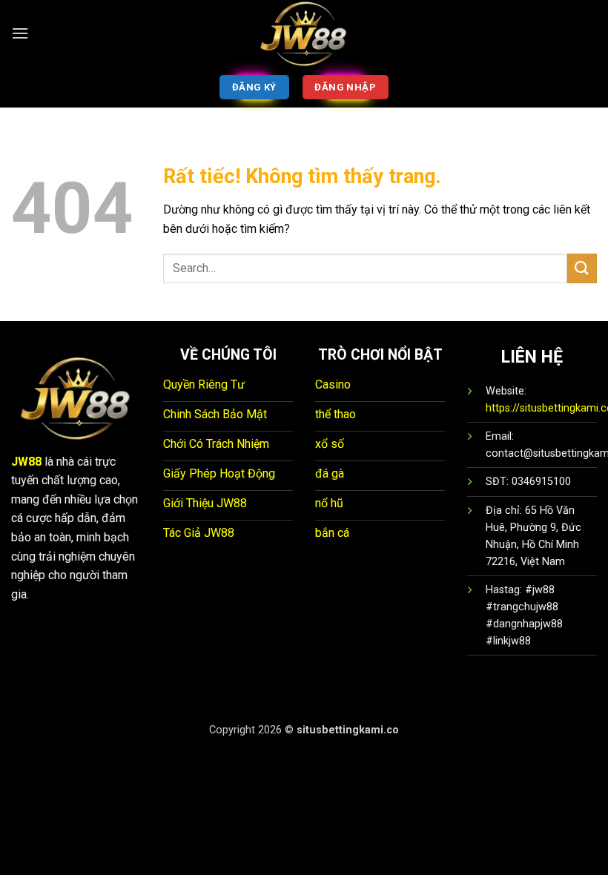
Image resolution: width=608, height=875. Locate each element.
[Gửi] (582, 268)
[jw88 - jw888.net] (304, 33)
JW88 (26, 462)
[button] (20, 33)
